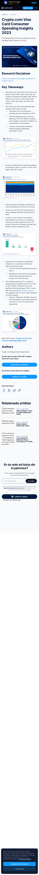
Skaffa (34, 3)
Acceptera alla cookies (19, 864)
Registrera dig (28, 8)
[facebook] (4, 390)
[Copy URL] (19, 390)
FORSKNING (13, 14)
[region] (19, 861)
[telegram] (14, 390)
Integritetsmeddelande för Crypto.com (14, 488)
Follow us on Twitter (19, 377)
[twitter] (9, 390)
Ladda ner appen (21, 497)
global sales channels (26, 290)
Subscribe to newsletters (19, 365)
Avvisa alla (19, 869)
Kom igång (31, 481)
